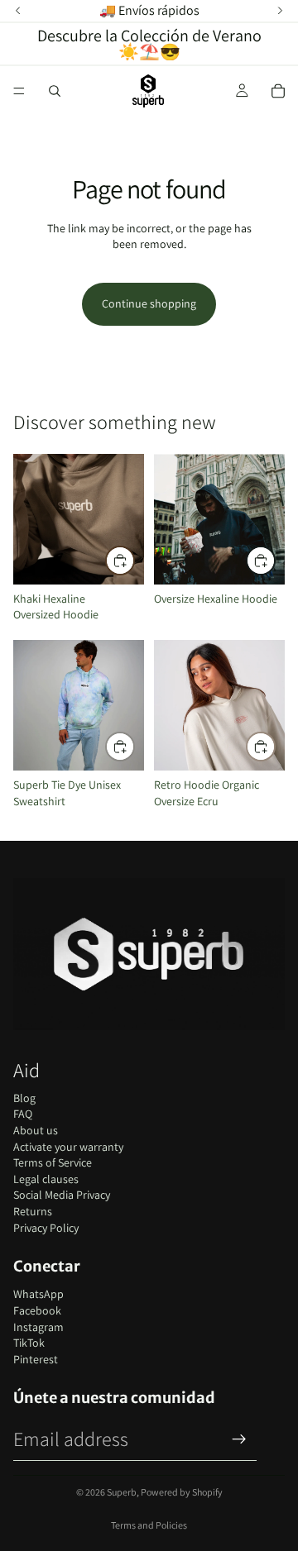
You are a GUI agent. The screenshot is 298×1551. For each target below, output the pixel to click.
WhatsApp (38, 1293)
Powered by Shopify (182, 1492)
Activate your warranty (68, 1146)
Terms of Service (52, 1162)
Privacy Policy (46, 1227)
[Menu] (19, 91)
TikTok (29, 1342)
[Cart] (278, 91)
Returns (32, 1211)
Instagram (38, 1327)
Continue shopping (149, 303)
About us (35, 1130)
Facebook (37, 1310)
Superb (122, 1492)
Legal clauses (46, 1179)
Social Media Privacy (61, 1194)
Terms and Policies (149, 1525)
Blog (24, 1097)
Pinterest (35, 1359)
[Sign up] (239, 1439)
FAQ (22, 1113)
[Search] (54, 91)
